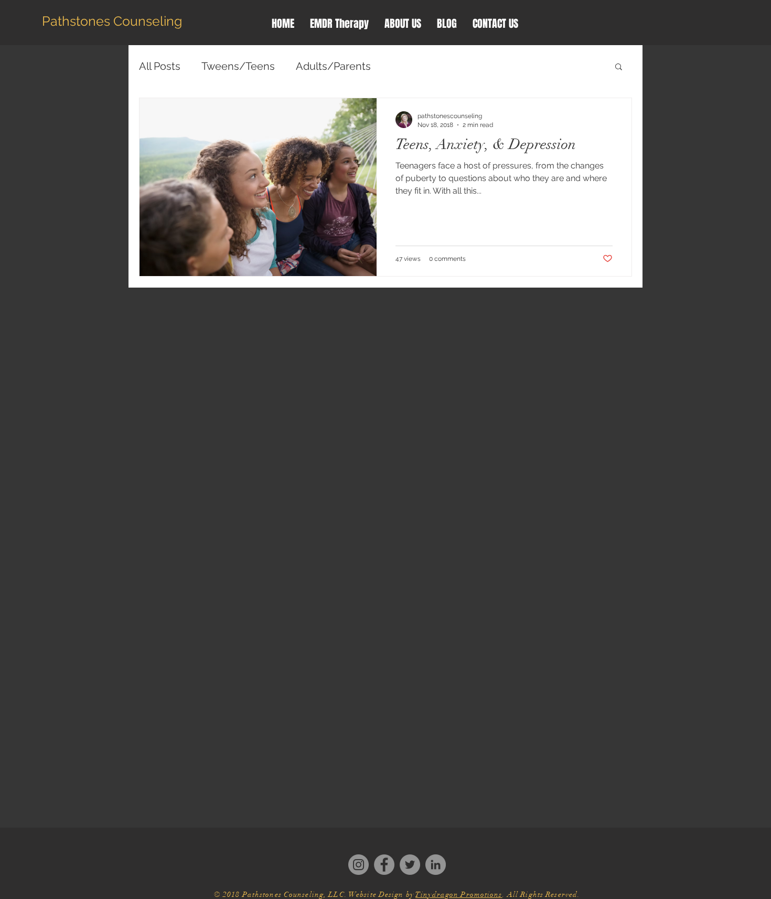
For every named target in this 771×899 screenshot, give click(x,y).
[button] (619, 67)
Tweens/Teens (238, 66)
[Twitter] (410, 864)
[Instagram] (358, 864)
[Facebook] (384, 864)
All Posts (159, 66)
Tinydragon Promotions (458, 894)
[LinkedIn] (435, 864)
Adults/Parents (333, 66)
